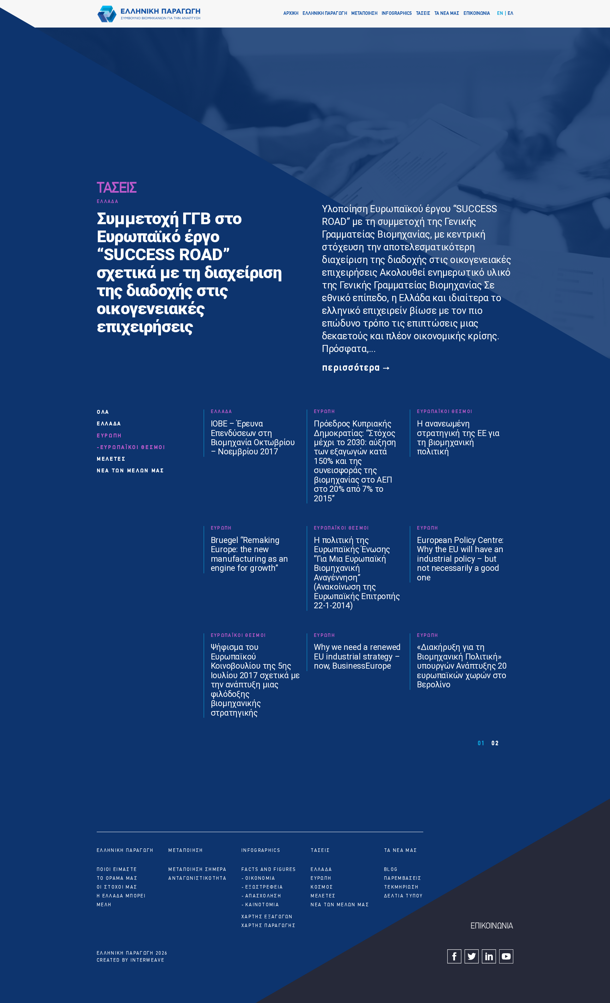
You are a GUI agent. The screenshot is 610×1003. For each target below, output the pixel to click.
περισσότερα (351, 368)
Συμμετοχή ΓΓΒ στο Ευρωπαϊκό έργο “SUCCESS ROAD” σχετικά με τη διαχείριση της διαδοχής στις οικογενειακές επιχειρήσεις (189, 272)
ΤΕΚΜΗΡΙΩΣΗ (401, 887)
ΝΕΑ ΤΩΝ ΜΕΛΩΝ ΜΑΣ (131, 471)
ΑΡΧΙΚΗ (290, 13)
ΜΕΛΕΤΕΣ (111, 459)
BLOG (391, 869)
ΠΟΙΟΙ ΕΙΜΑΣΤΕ (117, 869)
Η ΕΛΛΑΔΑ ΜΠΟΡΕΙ (121, 896)
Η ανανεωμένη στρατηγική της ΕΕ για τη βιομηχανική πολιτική (458, 437)
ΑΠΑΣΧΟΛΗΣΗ (263, 896)
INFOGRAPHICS (397, 13)
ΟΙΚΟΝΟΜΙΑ (260, 878)
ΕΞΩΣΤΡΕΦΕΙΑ (264, 887)
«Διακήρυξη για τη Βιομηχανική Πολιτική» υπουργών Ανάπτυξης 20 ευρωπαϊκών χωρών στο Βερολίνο (462, 666)
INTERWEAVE (148, 960)
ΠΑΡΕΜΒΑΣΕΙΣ (403, 878)
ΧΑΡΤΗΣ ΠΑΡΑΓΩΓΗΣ (268, 926)
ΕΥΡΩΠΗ (109, 436)
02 (495, 744)
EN (500, 13)
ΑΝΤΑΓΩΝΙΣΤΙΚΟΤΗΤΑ (197, 878)
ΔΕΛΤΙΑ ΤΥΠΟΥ (403, 896)
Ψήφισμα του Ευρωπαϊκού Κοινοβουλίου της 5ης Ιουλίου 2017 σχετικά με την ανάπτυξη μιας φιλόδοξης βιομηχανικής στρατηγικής (255, 680)
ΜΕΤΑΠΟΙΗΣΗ (364, 13)
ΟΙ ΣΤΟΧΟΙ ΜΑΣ (117, 887)
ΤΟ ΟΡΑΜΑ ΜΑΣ (117, 878)
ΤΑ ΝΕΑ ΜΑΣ (447, 13)
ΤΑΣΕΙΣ (423, 13)
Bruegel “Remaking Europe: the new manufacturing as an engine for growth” (249, 554)
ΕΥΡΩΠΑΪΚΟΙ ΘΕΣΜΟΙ (133, 447)
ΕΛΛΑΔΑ (108, 201)
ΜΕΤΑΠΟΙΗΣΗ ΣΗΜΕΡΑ (197, 869)
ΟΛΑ (103, 412)
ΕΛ (510, 13)
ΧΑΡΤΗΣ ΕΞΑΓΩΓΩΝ (267, 917)
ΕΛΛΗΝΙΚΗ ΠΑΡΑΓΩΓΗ (325, 13)
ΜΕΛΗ (104, 905)
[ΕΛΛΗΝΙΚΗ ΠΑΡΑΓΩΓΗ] (149, 14)
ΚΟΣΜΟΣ (322, 887)
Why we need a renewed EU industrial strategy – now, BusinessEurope (357, 657)
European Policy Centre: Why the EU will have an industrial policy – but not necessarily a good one (460, 559)
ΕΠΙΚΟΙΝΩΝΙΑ (477, 13)
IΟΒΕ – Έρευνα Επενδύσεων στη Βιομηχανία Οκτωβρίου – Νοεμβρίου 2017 (253, 437)
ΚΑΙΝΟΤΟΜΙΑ (262, 905)
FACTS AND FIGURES (268, 869)
